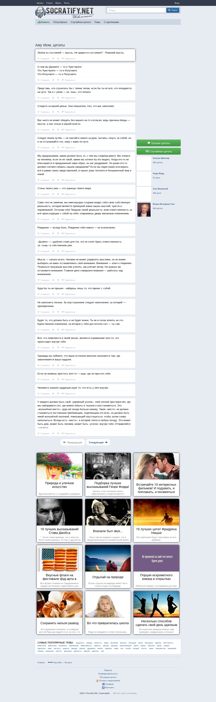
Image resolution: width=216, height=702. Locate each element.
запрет (167, 645)
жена (140, 642)
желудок (132, 642)
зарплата (41, 648)
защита (66, 648)
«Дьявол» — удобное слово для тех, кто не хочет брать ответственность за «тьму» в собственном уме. (79, 243)
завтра (106, 645)
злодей (136, 648)
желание (114, 642)
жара (106, 642)
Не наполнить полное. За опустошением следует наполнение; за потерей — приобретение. (81, 304)
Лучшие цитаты (160, 143)
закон (136, 645)
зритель (95, 650)
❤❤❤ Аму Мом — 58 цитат (60, 662)
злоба (128, 648)
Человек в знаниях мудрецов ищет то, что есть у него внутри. (73, 387)
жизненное (73, 645)
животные (52, 645)
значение (50, 650)
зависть (97, 645)
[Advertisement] (108, 33)
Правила (108, 670)
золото (59, 650)
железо (123, 642)
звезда (74, 648)
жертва (158, 642)
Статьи (49, 2)
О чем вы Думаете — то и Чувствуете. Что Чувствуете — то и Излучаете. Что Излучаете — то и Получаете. (59, 70)
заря (50, 648)
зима (116, 648)
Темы (97, 22)
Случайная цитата (81, 22)
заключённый (126, 645)
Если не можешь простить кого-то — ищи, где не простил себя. (74, 373)
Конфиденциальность (108, 673)
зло (121, 648)
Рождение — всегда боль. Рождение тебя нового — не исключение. (76, 227)
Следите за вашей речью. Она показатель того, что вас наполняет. (76, 106)
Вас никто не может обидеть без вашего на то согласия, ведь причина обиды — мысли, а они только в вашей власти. (83, 121)
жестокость (168, 642)
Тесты (66, 2)
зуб (102, 650)
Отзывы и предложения (109, 680)
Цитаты (40, 2)
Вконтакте (109, 687)
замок (143, 645)
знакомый (172, 648)
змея (151, 648)
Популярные (60, 22)
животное (41, 645)
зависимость (86, 645)
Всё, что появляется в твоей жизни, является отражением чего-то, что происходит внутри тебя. (78, 339)
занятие (151, 645)
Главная (41, 662)
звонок (82, 648)
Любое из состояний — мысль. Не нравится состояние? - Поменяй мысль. (80, 52)
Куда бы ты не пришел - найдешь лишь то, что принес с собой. (74, 288)
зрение (87, 650)
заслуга (57, 648)
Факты (58, 2)
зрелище (68, 650)
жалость (98, 642)
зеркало (108, 648)
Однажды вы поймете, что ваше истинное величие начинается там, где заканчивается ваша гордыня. (78, 357)
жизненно (63, 645)
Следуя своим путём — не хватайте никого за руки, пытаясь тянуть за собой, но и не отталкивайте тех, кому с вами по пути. (84, 139)
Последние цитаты (108, 677)
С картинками (111, 22)
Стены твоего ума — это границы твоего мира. (64, 188)
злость (144, 648)
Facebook (109, 684)
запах (159, 645)
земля (100, 648)
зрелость (78, 650)
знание (40, 650)
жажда (89, 642)
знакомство (160, 648)
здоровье (91, 648)
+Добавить (43, 22)
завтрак (114, 645)
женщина (149, 642)
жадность (80, 642)
